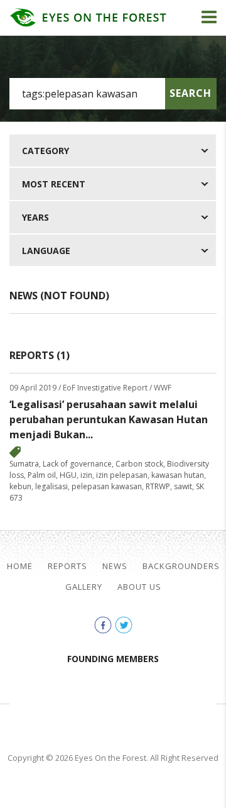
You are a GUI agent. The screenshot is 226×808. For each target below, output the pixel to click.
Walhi (132, 702)
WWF (194, 702)
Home (20, 566)
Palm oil (42, 475)
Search (191, 93)
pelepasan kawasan (107, 486)
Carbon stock (139, 463)
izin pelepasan (122, 475)
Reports (67, 566)
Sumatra (24, 463)
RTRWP (158, 486)
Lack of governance (77, 463)
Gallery (83, 587)
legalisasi (51, 486)
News (114, 566)
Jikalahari (50, 702)
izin (86, 475)
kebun (20, 486)
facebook (103, 625)
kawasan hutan (177, 475)
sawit (183, 486)
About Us (139, 587)
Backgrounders (181, 566)
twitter (123, 625)
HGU (68, 475)
